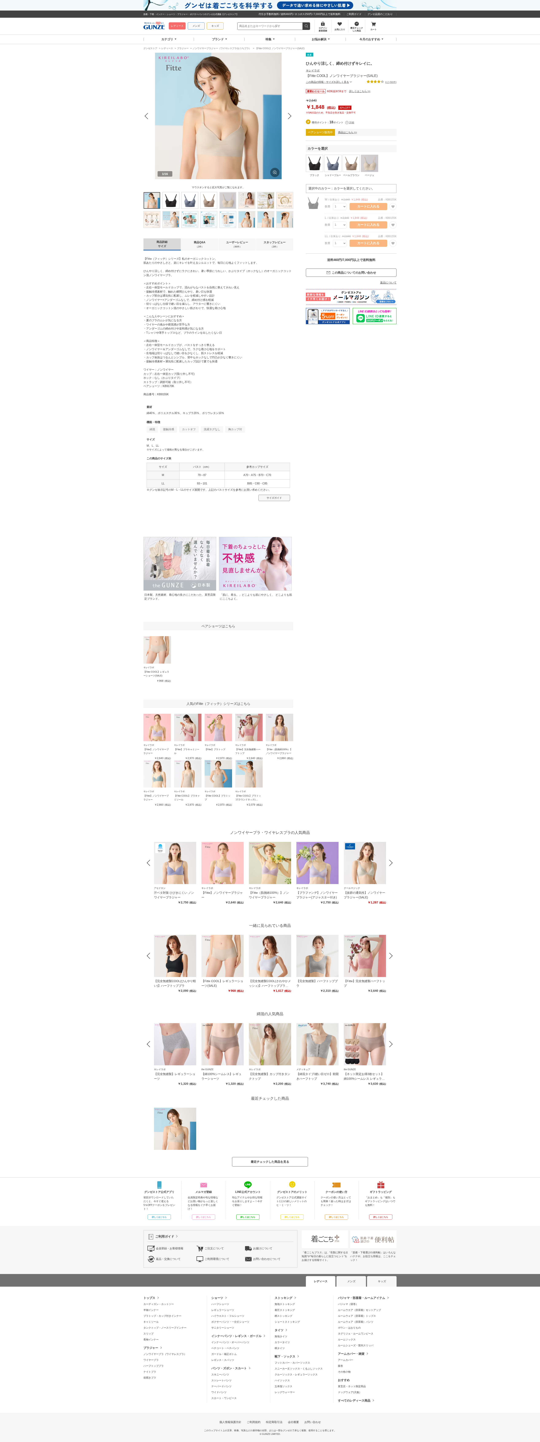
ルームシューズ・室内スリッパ (355, 1345)
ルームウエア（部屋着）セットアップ (359, 1310)
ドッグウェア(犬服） (350, 1392)
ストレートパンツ (221, 1380)
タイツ (279, 1330)
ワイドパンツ (219, 1392)
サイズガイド (274, 497)
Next (290, 116)
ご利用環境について (217, 1258)
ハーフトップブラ (153, 1365)
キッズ (215, 25)
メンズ (196, 25)
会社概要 (293, 1422)
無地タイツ (281, 1336)
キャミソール (151, 1321)
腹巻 (340, 1365)
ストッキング (283, 1298)
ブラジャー (150, 1347)
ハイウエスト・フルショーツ (227, 1315)
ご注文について (214, 1248)
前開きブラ (149, 1377)
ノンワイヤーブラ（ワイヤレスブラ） (164, 1354)
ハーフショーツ (220, 1304)
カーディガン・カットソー (158, 1304)
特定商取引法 (274, 1422)
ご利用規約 (254, 1422)
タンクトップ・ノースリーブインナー (164, 1327)
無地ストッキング (285, 1304)
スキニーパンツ (220, 1374)
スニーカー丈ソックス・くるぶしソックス (299, 1368)
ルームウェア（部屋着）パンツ (355, 1321)
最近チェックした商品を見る (270, 1161)
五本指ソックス (283, 1386)
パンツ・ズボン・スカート (229, 1368)
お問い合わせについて (267, 1258)
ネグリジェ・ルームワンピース (355, 1333)
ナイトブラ (149, 1371)
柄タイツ (280, 1348)
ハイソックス (282, 1380)
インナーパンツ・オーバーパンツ (230, 1342)
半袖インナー (151, 1310)
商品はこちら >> (347, 132)
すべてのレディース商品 (354, 1400)
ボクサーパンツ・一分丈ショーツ (230, 1321)
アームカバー (345, 1360)
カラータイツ (282, 1342)
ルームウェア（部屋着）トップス (357, 1315)
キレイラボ (313, 70)
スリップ (148, 1333)
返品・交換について (168, 1258)
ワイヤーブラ (151, 1360)
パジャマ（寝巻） (348, 1304)
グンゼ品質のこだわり (380, 14)
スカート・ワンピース (224, 1398)
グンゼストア (154, 26)
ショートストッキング (287, 1321)
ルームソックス (347, 1339)
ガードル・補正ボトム (224, 1354)
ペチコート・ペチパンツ (225, 1348)
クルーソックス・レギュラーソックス (296, 1374)
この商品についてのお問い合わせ (354, 272)
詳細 (351, 122)
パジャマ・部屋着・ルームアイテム (361, 1298)
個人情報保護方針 (230, 1422)
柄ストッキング (283, 1315)
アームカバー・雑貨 (351, 1353)
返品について (388, 282)
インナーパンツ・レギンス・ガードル (236, 1336)
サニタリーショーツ (222, 1327)
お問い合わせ (312, 1422)
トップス (149, 1298)
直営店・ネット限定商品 (352, 1386)
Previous (146, 116)
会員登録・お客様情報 (169, 1248)
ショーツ (217, 1298)
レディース (177, 25)
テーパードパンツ (221, 1386)
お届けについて (262, 1248)
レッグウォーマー (285, 1392)
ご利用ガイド (354, 14)
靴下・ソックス (285, 1356)
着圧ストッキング (285, 1310)
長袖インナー (151, 1339)
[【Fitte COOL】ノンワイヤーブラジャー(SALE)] (175, 1129)
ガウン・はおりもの (349, 1327)
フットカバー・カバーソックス (292, 1362)
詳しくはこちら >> (359, 91)
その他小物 (344, 1371)
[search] (306, 26)
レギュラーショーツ (222, 1310)
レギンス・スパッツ (222, 1360)
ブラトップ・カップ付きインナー (162, 1315)
